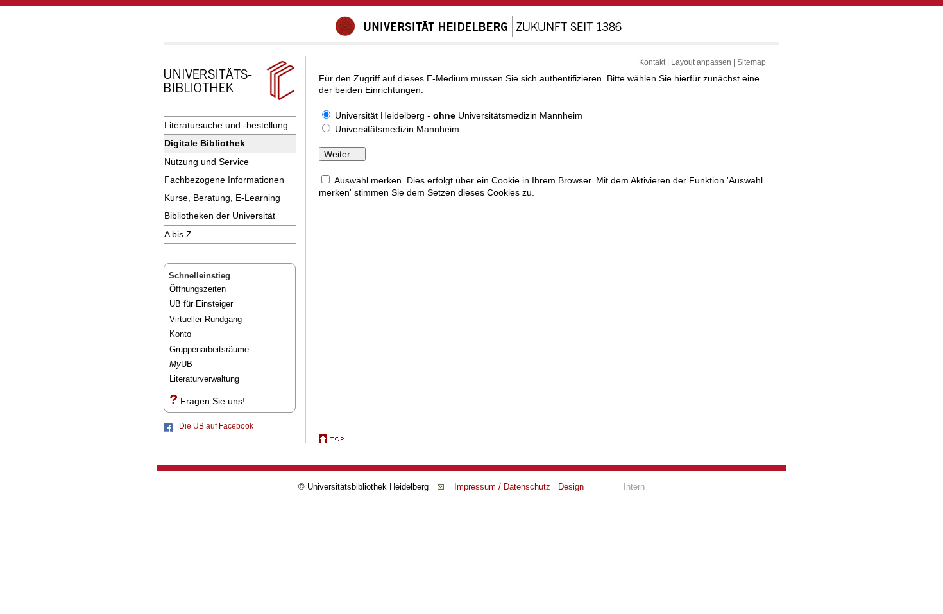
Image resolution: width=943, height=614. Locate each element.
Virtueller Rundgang (205, 319)
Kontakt (652, 62)
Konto (180, 334)
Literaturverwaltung (204, 379)
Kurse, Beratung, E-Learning (222, 197)
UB (180, 364)
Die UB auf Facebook (216, 426)
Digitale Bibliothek (204, 143)
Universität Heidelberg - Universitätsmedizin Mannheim (458, 115)
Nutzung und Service (206, 162)
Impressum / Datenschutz (502, 486)
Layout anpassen (701, 62)
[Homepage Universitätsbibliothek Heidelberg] (229, 100)
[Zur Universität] (478, 34)
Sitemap (751, 62)
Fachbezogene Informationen (224, 180)
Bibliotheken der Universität (219, 215)
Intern (634, 486)
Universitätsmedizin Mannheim (397, 129)
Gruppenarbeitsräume (209, 349)
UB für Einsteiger (201, 304)
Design (571, 486)
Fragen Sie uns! (212, 401)
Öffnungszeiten (197, 289)
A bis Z (178, 234)
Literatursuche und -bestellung (226, 125)
